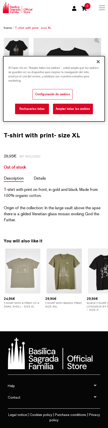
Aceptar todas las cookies (73, 108)
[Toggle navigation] (102, 8)
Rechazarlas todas (32, 108)
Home (8, 28)
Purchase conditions (70, 415)
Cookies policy (41, 415)
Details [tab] (40, 178)
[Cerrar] (98, 61)
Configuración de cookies (52, 94)
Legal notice (17, 415)
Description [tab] (14, 178)
